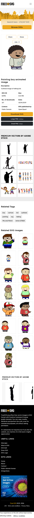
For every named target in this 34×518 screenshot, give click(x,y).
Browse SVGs (17, 27)
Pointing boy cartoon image (8, 245)
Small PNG (17, 124)
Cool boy (6, 297)
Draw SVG (4, 450)
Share (10, 37)
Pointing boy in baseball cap (8, 313)
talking (18, 217)
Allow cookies (19, 516)
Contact (3, 466)
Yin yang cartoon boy (8, 364)
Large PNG (17, 119)
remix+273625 (20, 221)
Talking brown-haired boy (25, 245)
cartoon (10, 213)
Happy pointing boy (8, 262)
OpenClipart (22, 109)
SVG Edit (4, 448)
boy (4, 213)
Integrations (5, 471)
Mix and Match (8, 221)
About (3, 463)
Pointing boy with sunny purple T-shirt (25, 329)
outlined (24, 213)
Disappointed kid (25, 279)
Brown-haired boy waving (8, 279)
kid (17, 213)
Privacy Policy (25, 506)
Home (3, 461)
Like (17, 42)
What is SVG (5, 445)
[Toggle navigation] (30, 4)
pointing (5, 217)
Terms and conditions (14, 506)
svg (12, 217)
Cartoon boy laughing (8, 347)
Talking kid (6, 331)
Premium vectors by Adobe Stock (16, 137)
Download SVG (17, 114)
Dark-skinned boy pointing (25, 347)
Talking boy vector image (25, 296)
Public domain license (8, 468)
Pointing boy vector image (25, 313)
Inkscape (4, 443)
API (5, 506)
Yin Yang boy (24, 263)
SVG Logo (4, 453)
